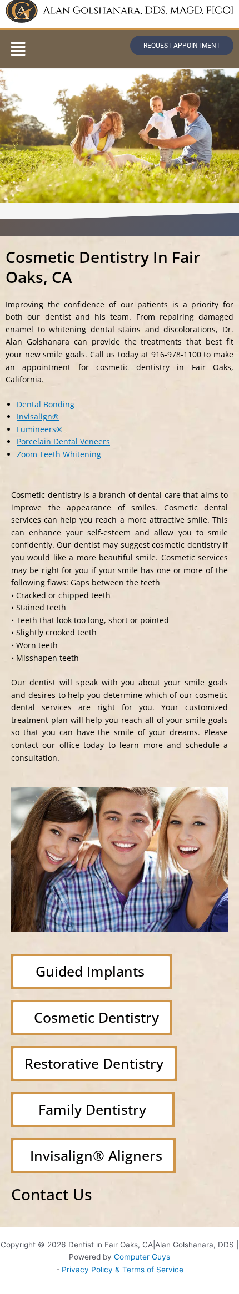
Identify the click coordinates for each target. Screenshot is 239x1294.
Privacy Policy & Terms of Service (122, 1269)
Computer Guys (142, 1256)
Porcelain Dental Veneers (63, 441)
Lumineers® (40, 429)
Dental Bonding (45, 404)
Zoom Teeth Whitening (59, 454)
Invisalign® (38, 416)
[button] (18, 49)
